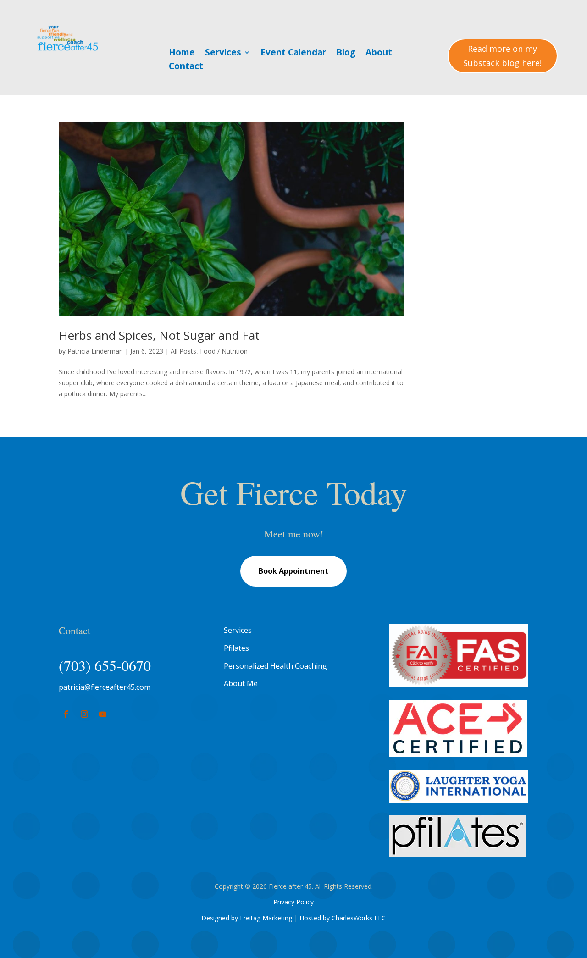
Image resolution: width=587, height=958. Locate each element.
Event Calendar (293, 53)
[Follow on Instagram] (84, 714)
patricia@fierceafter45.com (104, 687)
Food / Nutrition (224, 351)
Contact (186, 67)
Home (182, 53)
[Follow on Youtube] (102, 714)
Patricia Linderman (95, 351)
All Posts (183, 351)
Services (223, 53)
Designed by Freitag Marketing (246, 918)
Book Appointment (293, 571)
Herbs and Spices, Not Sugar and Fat (159, 335)
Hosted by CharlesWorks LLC (342, 918)
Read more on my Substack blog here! (502, 55)
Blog (345, 53)
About (378, 53)
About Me (241, 683)
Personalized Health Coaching (275, 666)
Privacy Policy (293, 901)
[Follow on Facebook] (66, 714)
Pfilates (236, 648)
